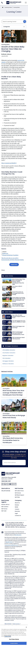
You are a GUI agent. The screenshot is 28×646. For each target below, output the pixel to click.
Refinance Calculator (8, 363)
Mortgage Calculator (8, 361)
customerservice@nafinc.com (11, 545)
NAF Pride (17, 497)
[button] (14, 26)
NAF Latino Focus (19, 490)
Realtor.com (5, 253)
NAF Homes (4, 509)
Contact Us (18, 515)
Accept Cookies (14, 643)
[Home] (13, 2)
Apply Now (14, 264)
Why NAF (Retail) (5, 490)
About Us (17, 502)
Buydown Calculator (8, 355)
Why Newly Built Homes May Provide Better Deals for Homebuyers (13, 440)
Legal (16, 513)
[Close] (26, 627)
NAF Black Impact (19, 495)
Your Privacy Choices (14, 639)
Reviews (17, 505)
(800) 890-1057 (6, 481)
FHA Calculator (6, 358)
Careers (17, 509)
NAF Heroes (18, 493)
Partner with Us (5, 504)
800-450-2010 (9, 527)
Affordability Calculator (9, 350)
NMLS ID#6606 (8, 623)
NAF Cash (3, 511)
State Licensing (16, 623)
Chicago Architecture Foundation (10, 255)
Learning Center (8, 7)
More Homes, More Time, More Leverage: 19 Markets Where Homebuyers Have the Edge (13, 393)
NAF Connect (4, 506)
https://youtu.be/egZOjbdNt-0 (8, 163)
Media (16, 507)
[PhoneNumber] (2, 3)
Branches (17, 511)
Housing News (16, 7)
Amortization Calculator (9, 352)
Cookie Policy (8, 636)
